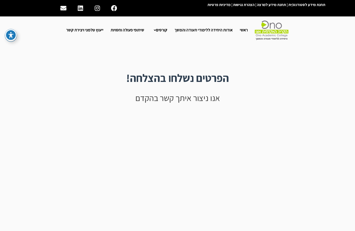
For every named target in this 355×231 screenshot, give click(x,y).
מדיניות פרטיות (219, 4)
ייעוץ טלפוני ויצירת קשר (84, 30)
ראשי (244, 30)
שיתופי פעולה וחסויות (127, 30)
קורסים (161, 30)
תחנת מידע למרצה (271, 4)
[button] (159, 30)
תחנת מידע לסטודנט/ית (306, 4)
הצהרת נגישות (244, 4)
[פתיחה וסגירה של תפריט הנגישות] (11, 35)
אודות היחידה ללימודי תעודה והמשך (204, 30)
